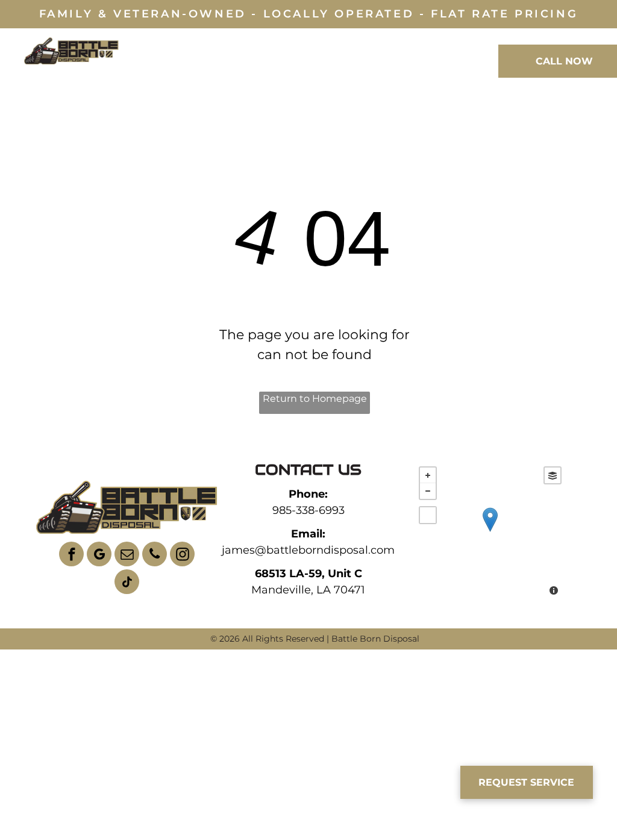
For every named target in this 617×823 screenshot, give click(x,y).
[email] (126, 555)
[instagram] (182, 555)
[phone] (154, 555)
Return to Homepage (315, 398)
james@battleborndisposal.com (308, 550)
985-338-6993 (308, 510)
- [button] (428, 491)
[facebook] (71, 555)
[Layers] (552, 475)
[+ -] (490, 532)
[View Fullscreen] (428, 515)
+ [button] (428, 475)
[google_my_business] (99, 555)
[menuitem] (156, 59)
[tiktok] (126, 583)
